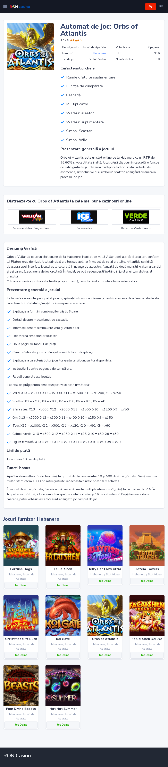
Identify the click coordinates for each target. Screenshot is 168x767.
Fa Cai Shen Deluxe (147, 639)
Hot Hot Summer (63, 709)
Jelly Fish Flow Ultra (105, 569)
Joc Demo (21, 585)
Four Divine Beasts (21, 709)
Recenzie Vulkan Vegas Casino (32, 228)
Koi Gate (63, 639)
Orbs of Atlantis (105, 639)
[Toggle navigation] (5, 6)
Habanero (99, 53)
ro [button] (161, 6)
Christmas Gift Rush (21, 639)
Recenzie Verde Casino (136, 228)
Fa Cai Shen (63, 569)
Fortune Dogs (21, 569)
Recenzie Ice (84, 228)
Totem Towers (147, 569)
